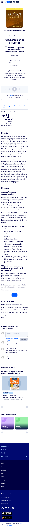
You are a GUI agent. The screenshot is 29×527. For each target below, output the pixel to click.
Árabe (2, 486)
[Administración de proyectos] (14, 383)
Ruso (2, 473)
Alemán (3, 466)
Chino (2, 476)
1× (5, 89)
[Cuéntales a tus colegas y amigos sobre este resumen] (19, 106)
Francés (3, 483)
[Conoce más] (15, 111)
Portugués (4, 480)
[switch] (14, 89)
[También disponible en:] (25, 106)
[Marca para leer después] (9, 106)
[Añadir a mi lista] (14, 106)
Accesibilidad (4, 503)
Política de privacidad (6, 493)
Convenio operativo (6, 500)
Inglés (2, 463)
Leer (14, 295)
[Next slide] (27, 407)
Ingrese (10, 95)
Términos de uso (5, 497)
